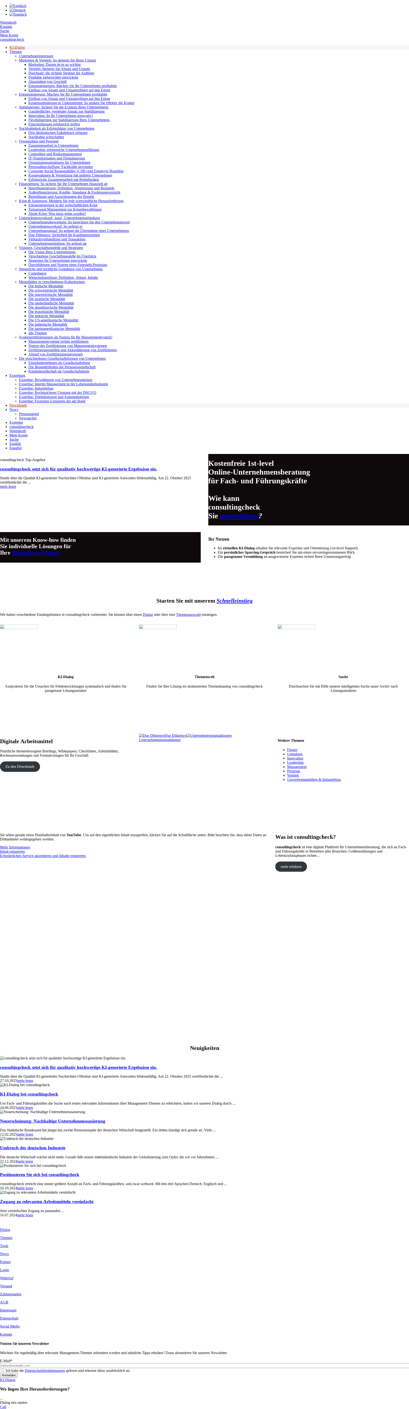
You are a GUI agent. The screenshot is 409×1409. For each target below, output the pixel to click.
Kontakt (6, 27)
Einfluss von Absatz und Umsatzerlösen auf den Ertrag (69, 90)
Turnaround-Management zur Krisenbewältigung (65, 209)
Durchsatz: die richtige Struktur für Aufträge (61, 73)
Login (4, 1270)
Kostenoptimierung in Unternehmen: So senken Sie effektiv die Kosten (81, 103)
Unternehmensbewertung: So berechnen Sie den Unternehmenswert (79, 222)
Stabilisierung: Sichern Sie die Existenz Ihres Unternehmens (63, 107)
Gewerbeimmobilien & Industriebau (314, 780)
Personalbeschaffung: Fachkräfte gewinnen (60, 167)
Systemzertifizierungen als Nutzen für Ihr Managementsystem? (65, 337)
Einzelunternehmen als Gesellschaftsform (59, 363)
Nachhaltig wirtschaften (46, 137)
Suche (4, 31)
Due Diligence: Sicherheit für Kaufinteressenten (64, 235)
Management (297, 767)
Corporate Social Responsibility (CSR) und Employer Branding (76, 171)
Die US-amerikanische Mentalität (53, 320)
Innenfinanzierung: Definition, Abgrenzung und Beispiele (71, 188)
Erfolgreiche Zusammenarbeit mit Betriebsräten (63, 180)
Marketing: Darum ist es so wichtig (54, 64)
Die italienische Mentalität (47, 324)
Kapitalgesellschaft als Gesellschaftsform (58, 371)
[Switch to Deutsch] (17, 10)
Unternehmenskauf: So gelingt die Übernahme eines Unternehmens (78, 231)
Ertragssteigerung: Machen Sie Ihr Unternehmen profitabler (72, 86)
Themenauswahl (188, 615)
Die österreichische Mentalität (50, 295)
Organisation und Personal (38, 141)
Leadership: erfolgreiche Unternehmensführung (63, 150)
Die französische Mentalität (48, 312)
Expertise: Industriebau (36, 388)
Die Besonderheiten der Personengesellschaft (62, 367)
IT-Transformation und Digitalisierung (56, 158)
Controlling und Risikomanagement (55, 154)
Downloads (18, 405)
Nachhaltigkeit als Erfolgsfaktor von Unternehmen (56, 128)
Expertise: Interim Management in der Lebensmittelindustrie (63, 384)
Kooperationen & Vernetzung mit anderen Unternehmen (70, 175)
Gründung (294, 754)
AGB (4, 1302)
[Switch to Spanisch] (18, 14)
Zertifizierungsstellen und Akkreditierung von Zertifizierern (72, 350)
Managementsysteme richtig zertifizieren (58, 341)
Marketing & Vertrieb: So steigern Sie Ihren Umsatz (57, 60)
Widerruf (6, 1278)
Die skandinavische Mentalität (50, 307)
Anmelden (9, 1375)
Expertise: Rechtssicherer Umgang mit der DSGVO (57, 393)
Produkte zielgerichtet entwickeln (53, 77)
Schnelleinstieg (235, 601)
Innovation (295, 758)
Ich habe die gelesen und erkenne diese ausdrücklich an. (68, 1371)
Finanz (292, 750)
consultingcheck (12, 39)
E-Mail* (6, 1361)
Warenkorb (8, 22)
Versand (6, 1286)
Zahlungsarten (10, 1294)
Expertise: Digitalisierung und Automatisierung (54, 397)
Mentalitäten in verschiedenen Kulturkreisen (52, 282)
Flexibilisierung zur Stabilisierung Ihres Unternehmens (69, 120)
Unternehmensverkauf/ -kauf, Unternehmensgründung (59, 218)
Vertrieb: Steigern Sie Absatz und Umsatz (59, 69)
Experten (16, 422)
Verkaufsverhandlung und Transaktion (56, 239)
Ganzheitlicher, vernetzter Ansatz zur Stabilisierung (66, 111)
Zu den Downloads (19, 767)
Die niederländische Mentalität (51, 303)
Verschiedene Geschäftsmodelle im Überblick (62, 256)
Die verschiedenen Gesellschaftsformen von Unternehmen (62, 358)
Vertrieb (293, 775)
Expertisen (17, 375)
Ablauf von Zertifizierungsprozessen (55, 354)
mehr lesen (8, 486)
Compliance (37, 273)
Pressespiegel (29, 414)
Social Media (10, 1326)
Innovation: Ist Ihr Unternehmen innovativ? (60, 116)
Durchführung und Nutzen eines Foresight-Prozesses (67, 265)
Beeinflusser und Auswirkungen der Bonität (61, 197)
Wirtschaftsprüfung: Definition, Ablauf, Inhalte (63, 278)
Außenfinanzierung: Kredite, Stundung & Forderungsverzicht (74, 192)
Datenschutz (9, 1318)
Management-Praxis (36, 553)
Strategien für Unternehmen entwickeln (57, 260)
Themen (15, 52)
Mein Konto (9, 35)
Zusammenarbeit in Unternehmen (53, 145)
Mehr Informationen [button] (15, 847)
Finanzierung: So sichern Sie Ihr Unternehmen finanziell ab (63, 184)
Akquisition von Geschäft (47, 82)
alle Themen (37, 333)
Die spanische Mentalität (46, 299)
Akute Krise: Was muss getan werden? (57, 214)
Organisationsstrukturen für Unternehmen (59, 162)
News (13, 410)
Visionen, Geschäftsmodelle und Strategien (51, 248)
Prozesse (293, 771)
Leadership (295, 762)
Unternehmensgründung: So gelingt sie (57, 243)
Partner (5, 1262)
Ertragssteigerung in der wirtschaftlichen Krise (63, 205)
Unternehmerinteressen (36, 56)
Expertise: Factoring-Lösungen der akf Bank (52, 401)
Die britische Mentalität (45, 286)
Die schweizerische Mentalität (50, 290)
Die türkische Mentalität (46, 316)
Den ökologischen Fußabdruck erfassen (58, 133)
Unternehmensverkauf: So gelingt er (55, 226)
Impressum (8, 1310)
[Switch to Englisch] (17, 6)
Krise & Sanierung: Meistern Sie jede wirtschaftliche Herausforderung (71, 201)
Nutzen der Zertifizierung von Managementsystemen (67, 346)
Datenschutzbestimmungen (45, 1371)
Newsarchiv (28, 418)
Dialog (148, 615)
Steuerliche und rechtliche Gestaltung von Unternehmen (60, 269)
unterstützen (239, 515)
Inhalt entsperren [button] (12, 851)
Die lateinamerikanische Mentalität (54, 329)
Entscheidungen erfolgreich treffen (54, 124)
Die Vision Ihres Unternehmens (52, 252)
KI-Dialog (17, 47)
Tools (4, 1246)
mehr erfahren (291, 867)
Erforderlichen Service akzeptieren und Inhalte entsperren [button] (43, 856)
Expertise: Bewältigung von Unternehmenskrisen (55, 380)
